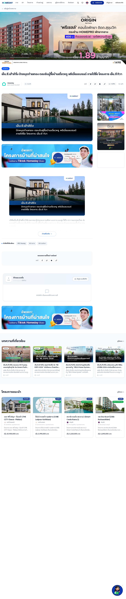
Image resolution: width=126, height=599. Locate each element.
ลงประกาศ (98, 3)
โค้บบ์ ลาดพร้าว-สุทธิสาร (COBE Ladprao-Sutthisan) (47, 418)
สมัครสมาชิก (119, 3)
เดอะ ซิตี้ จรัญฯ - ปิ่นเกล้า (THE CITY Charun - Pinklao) (15, 418)
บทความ (49, 2)
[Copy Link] (105, 84)
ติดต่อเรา (71, 2)
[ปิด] (122, 585)
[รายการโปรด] (82, 3)
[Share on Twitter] (95, 84)
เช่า (23, 2)
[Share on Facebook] (90, 84)
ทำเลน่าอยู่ (40, 2)
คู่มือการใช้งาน (59, 2)
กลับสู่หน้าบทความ (10, 8)
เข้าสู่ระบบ (109, 3)
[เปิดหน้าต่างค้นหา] (78, 3)
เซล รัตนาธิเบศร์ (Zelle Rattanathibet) (106, 418)
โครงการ (30, 2)
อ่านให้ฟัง (113, 84)
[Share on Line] (100, 84)
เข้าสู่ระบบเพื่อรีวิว (82, 279)
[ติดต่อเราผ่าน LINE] (117, 590)
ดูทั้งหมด (119, 341)
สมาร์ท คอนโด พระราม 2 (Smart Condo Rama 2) (78, 418)
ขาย (17, 2)
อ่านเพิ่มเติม (46, 233)
